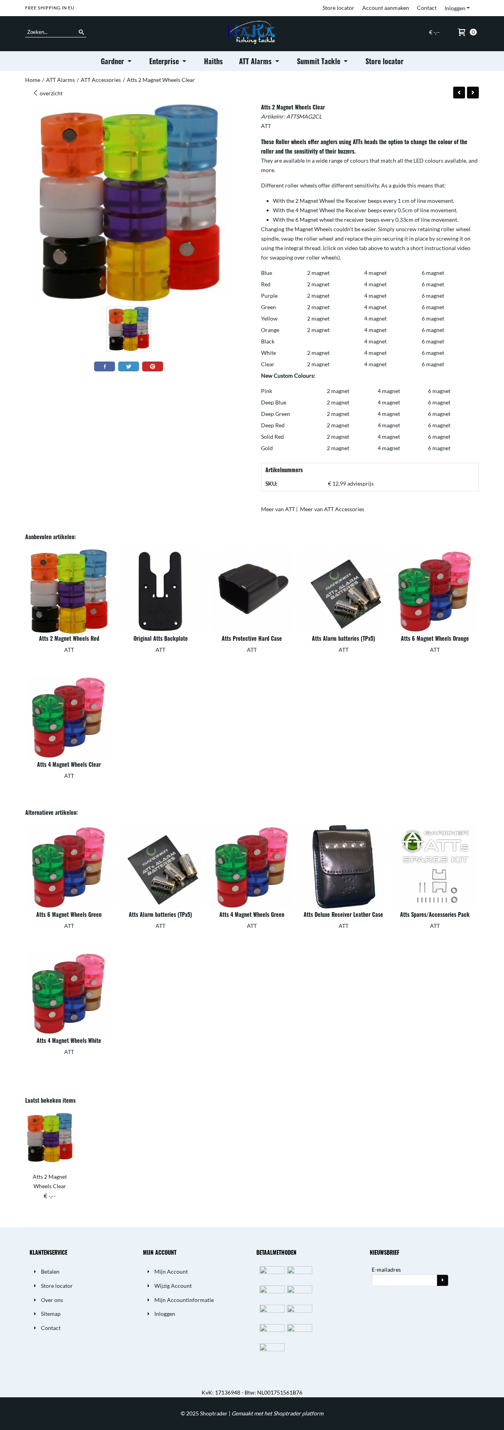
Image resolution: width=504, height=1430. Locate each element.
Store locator (338, 7)
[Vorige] (459, 92)
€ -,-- (434, 32)
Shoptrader (214, 1413)
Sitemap (51, 1313)
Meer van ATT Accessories (332, 509)
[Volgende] (473, 92)
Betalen (50, 1271)
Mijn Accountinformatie (184, 1299)
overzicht (51, 93)
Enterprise (165, 61)
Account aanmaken (385, 7)
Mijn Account (171, 1271)
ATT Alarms (256, 61)
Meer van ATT (278, 509)
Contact (427, 7)
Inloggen (455, 8)
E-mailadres (386, 1269)
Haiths (213, 61)
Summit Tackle (319, 61)
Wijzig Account (173, 1285)
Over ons (52, 1299)
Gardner (113, 61)
